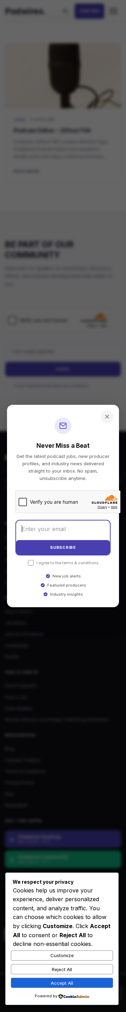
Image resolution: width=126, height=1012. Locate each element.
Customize (62, 955)
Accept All (62, 983)
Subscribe (63, 547)
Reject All (62, 969)
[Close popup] (107, 416)
